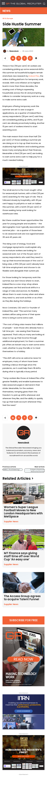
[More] (36, 58)
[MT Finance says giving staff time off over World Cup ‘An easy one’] (23, 539)
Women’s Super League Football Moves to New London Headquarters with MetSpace (23, 511)
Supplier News (11, 521)
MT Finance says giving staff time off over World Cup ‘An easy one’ (21, 556)
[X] (18, 58)
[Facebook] (24, 58)
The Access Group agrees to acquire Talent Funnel (22, 597)
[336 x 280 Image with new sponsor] (23, 752)
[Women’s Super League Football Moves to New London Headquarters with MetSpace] (23, 493)
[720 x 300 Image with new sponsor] (23, 176)
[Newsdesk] (5, 51)
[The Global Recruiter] (23, 3)
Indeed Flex (34, 76)
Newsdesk (14, 51)
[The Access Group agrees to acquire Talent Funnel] (23, 582)
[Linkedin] (12, 58)
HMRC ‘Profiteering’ (11, 469)
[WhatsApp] (30, 58)
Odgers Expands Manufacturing (37, 470)
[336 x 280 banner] (23, 711)
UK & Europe (8, 18)
